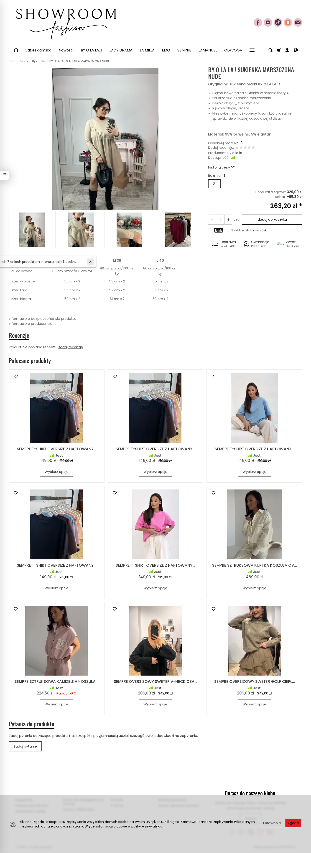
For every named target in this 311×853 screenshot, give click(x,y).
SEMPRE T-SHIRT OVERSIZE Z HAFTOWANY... (56, 449)
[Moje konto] (287, 50)
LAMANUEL (208, 50)
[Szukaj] (270, 50)
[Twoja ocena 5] (253, 147)
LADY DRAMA (121, 50)
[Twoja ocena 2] (241, 147)
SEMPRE (184, 50)
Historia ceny (219, 167)
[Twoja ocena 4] (249, 147)
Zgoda (293, 823)
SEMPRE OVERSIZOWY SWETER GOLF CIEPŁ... (254, 681)
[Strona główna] (65, 22)
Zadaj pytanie (25, 746)
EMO (166, 50)
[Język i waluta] (295, 50)
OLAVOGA (233, 50)
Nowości (66, 50)
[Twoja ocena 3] (245, 147)
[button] (105, 139)
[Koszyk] (279, 50)
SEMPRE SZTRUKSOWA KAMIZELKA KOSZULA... (56, 681)
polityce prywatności (148, 826)
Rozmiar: (217, 175)
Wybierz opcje (57, 471)
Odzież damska (38, 50)
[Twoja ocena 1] (237, 147)
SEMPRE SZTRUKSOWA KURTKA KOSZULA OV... (254, 565)
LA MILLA (147, 50)
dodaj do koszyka (272, 219)
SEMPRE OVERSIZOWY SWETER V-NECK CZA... (155, 681)
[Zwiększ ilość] (212, 219)
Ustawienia (272, 823)
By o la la (234, 152)
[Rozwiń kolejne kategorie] (252, 50)
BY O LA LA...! (91, 50)
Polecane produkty (30, 360)
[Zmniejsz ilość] (228, 219)
